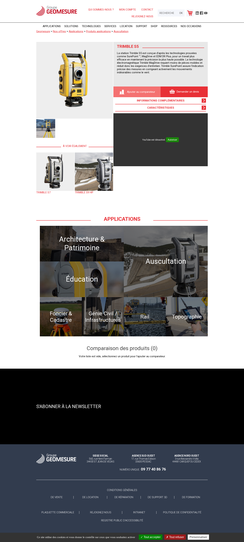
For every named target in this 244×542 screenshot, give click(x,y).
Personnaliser (198, 537)
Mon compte (127, 9)
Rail (144, 317)
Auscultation (166, 261)
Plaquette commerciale (57, 512)
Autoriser (172, 139)
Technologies (91, 26)
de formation (191, 497)
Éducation (82, 279)
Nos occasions (191, 26)
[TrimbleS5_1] (74, 80)
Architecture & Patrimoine (82, 243)
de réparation (123, 497)
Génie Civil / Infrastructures (103, 316)
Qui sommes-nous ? (101, 9)
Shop (154, 26)
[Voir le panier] (189, 13)
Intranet (139, 512)
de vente (57, 497)
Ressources (169, 26)
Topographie (187, 317)
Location (126, 26)
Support (141, 26)
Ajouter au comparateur (140, 91)
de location (90, 497)
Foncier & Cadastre (61, 316)
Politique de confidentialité (182, 512)
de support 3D (157, 497)
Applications (52, 26)
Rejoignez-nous (142, 16)
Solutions (71, 26)
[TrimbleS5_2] (45, 128)
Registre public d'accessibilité (122, 520)
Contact (147, 9)
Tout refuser (176, 537)
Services (110, 26)
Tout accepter (152, 537)
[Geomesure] (56, 15)
